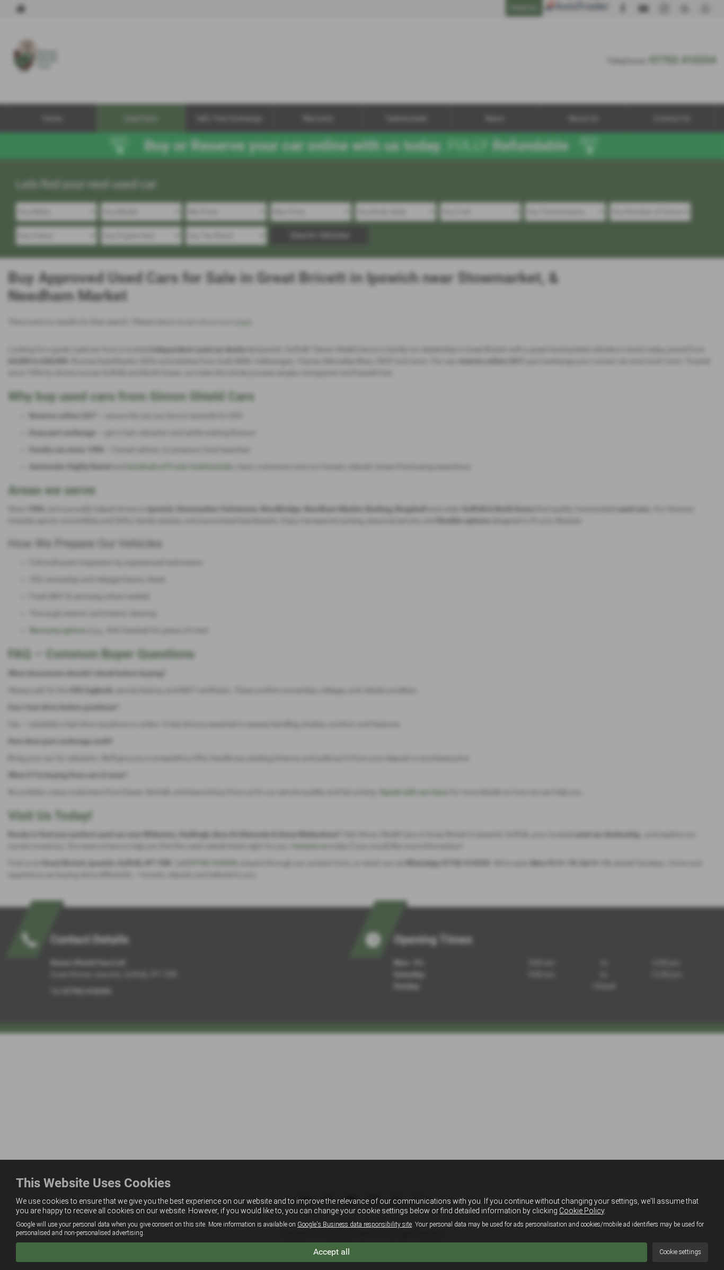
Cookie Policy (581, 1210)
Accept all (331, 1252)
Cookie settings (680, 1252)
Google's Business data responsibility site (354, 1224)
